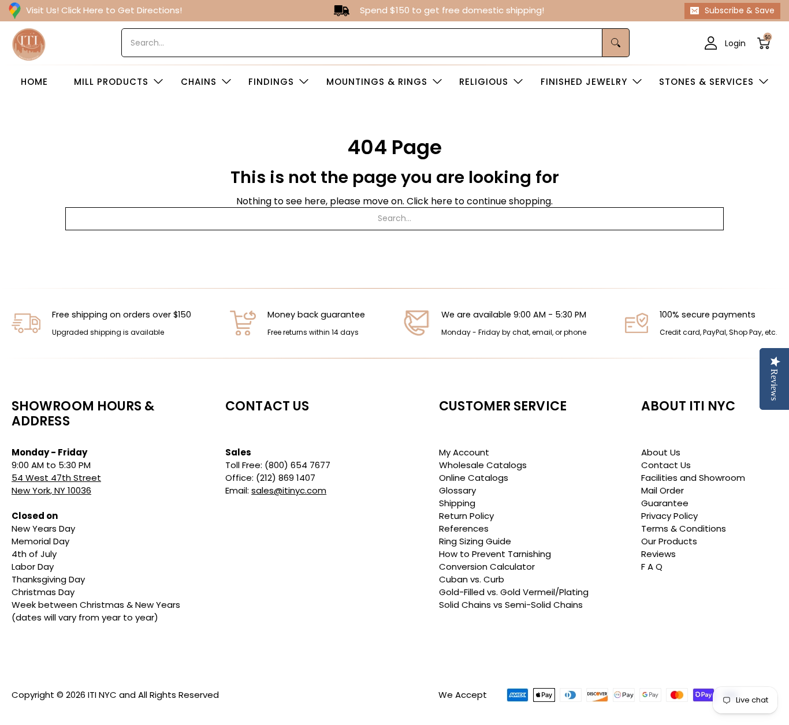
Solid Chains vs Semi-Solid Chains (511, 605)
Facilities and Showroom (693, 478)
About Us (660, 452)
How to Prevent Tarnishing (495, 554)
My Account (464, 452)
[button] (767, 43)
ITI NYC (102, 695)
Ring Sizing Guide (475, 541)
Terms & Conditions (683, 528)
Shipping (457, 503)
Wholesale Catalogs (483, 465)
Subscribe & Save (740, 10)
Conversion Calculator (487, 566)
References (464, 528)
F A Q (652, 566)
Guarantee (664, 503)
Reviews (658, 554)
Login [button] (735, 42)
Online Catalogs (473, 478)
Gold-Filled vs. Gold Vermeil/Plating (514, 592)
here (441, 201)
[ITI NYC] (29, 43)
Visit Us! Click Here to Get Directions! (104, 10)
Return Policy (466, 516)
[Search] (616, 42)
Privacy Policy (669, 516)
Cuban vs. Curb (471, 579)
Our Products (669, 541)
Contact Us (666, 465)
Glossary (457, 490)
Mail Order (662, 490)
